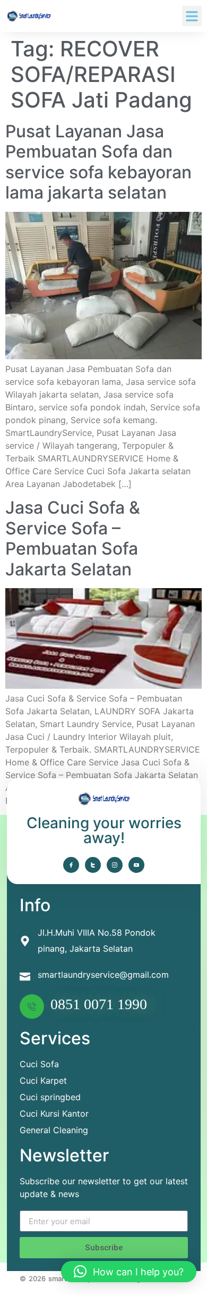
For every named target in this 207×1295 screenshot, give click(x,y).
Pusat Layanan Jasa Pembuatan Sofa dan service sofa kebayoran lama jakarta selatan (98, 162)
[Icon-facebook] (71, 865)
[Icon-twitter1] (93, 865)
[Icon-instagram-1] (115, 865)
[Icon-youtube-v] (136, 865)
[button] (192, 16)
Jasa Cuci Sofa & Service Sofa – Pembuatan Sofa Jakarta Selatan (72, 538)
